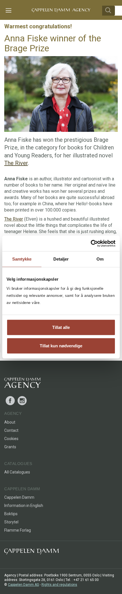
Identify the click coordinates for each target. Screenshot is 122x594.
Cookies (11, 438)
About (9, 422)
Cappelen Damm (19, 497)
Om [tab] (100, 259)
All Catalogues (17, 472)
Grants (10, 447)
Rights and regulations (59, 585)
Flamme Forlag (17, 530)
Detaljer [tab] (61, 259)
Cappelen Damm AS (23, 585)
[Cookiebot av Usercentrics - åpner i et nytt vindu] (90, 243)
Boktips (11, 513)
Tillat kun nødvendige (61, 345)
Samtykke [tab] (22, 259)
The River (16, 163)
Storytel (11, 522)
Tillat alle (61, 327)
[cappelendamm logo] (31, 552)
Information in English (23, 505)
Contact (11, 430)
